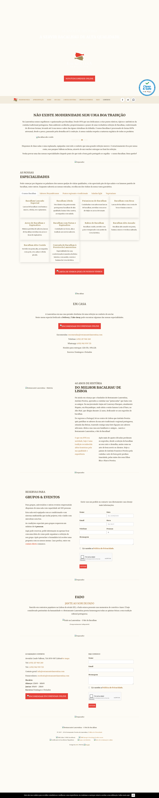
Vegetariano (111, 193)
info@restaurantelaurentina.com (50, 671)
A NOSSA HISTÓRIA (69, 100)
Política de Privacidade (103, 548)
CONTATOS (106, 100)
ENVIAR (83, 566)
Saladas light (97, 193)
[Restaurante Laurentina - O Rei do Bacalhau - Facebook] (122, 100)
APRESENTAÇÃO (38, 100)
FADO (98, 100)
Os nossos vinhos (92, 271)
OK (133, 795)
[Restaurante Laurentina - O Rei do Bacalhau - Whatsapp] (134, 100)
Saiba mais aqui (124, 795)
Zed (77, 745)
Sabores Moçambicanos (49, 193)
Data (108, 512)
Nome (82, 512)
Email (82, 520)
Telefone (83, 529)
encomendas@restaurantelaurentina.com (85, 335)
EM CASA (57, 100)
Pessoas (110, 529)
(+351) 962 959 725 (84, 343)
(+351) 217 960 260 (83, 339)
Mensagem (84, 537)
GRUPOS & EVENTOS (86, 100)
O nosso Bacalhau (29, 193)
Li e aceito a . (98, 548)
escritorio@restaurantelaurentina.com (53, 676)
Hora (109, 520)
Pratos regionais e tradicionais (75, 193)
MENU (49, 100)
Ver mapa (65, 658)
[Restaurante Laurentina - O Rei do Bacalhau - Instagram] (128, 100)
